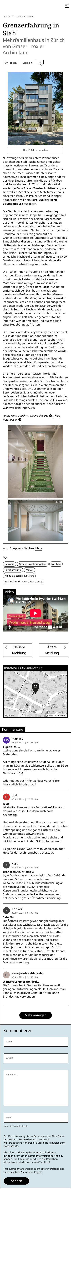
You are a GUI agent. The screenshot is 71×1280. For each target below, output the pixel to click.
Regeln (38, 1172)
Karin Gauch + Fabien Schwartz (29, 416)
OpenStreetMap (58, 715)
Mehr (38, 548)
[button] (35, 688)
